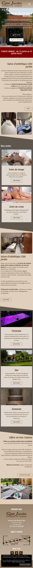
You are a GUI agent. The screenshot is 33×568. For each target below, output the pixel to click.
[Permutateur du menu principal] (29, 4)
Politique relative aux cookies (18, 561)
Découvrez (16, 180)
